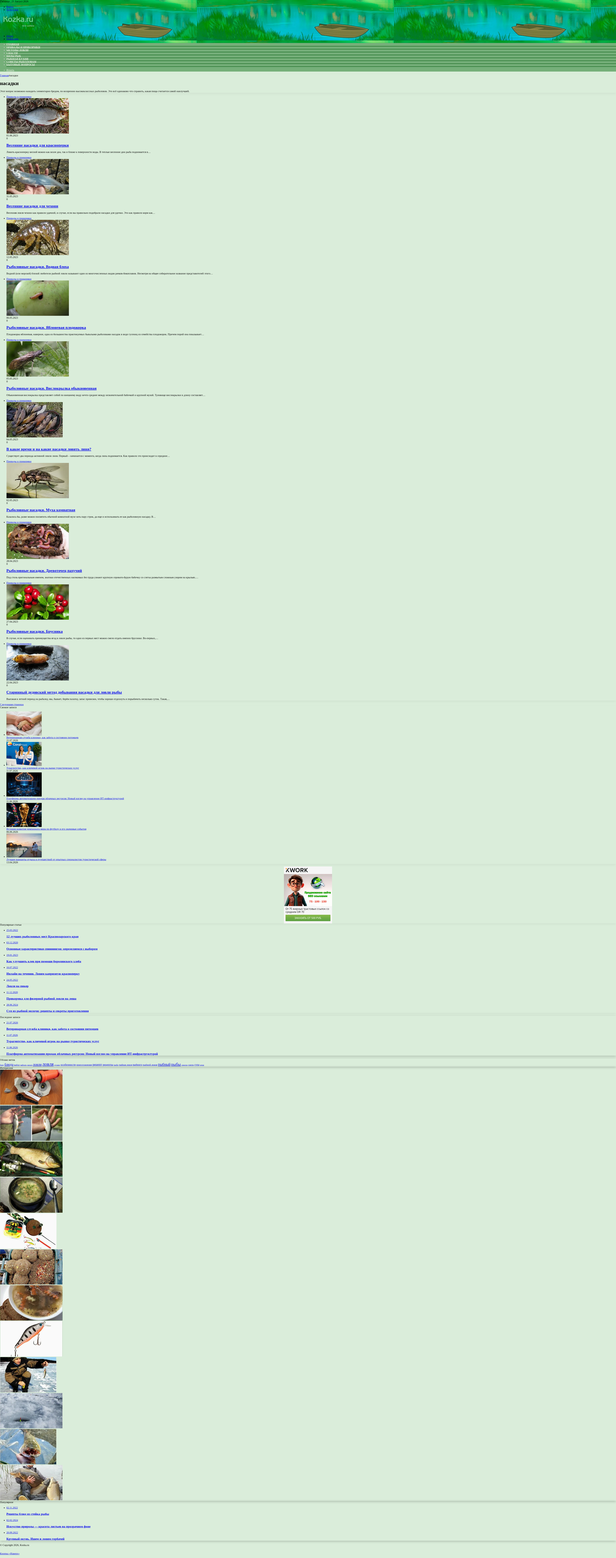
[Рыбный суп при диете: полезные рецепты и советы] (31, 1319)
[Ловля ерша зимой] (28, 1391)
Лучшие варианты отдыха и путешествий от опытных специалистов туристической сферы (56, 859)
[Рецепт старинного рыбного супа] (31, 1211)
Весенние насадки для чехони (32, 206)
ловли (37, 1064)
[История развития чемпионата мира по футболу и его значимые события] (24, 826)
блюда (8, 1064)
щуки (202, 1065)
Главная (4, 75)
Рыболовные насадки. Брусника (34, 631)
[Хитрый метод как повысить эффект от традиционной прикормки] (31, 1283)
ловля (48, 1064)
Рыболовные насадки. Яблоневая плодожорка (46, 327)
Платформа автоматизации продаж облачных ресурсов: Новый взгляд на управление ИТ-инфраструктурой (65, 798)
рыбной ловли (150, 1064)
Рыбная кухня (17, 58)
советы (191, 1065)
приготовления (84, 1064)
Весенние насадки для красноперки (37, 145)
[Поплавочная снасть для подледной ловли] (31, 1427)
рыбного (137, 1064)
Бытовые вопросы (20, 64)
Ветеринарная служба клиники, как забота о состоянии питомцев (42, 737)
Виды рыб (13, 56)
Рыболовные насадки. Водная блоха (37, 267)
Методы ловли (17, 50)
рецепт (97, 1064)
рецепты (108, 1064)
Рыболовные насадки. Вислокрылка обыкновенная (51, 388)
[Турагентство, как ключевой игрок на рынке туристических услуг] (24, 765)
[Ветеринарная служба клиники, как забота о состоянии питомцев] (24, 734)
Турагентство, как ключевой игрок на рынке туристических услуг (42, 768)
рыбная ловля (125, 1064)
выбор (17, 1065)
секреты (184, 1065)
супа (196, 1064)
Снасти (12, 53)
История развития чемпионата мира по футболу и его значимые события (46, 829)
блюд (2, 1065)
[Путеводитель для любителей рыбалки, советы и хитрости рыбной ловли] (31, 1499)
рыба (116, 1065)
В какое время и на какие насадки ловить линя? (48, 449)
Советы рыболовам (21, 61)
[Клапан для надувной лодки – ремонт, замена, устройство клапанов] (31, 1104)
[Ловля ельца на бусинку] (31, 1140)
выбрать (23, 1065)
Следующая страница (12, 704)
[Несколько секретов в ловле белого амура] (31, 1176)
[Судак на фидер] (28, 1463)
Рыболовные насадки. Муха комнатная (40, 510)
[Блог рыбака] (18, 30)
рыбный (164, 1064)
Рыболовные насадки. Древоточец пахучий (44, 570)
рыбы (176, 1064)
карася (29, 1065)
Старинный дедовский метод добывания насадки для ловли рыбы (64, 692)
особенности (68, 1064)
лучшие (57, 1065)
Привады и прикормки (23, 47)
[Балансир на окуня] (28, 1247)
